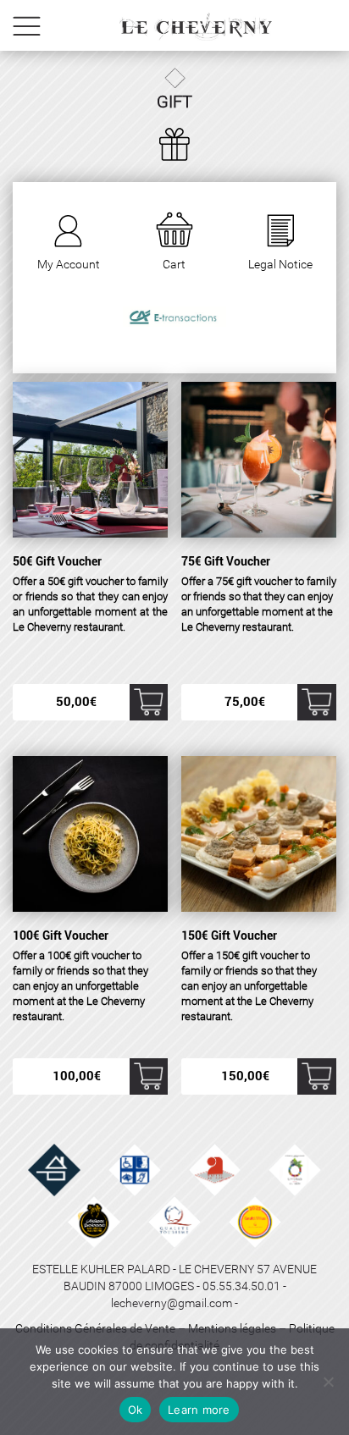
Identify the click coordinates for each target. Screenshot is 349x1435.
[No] (327, 1381)
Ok (135, 1409)
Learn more (199, 1409)
